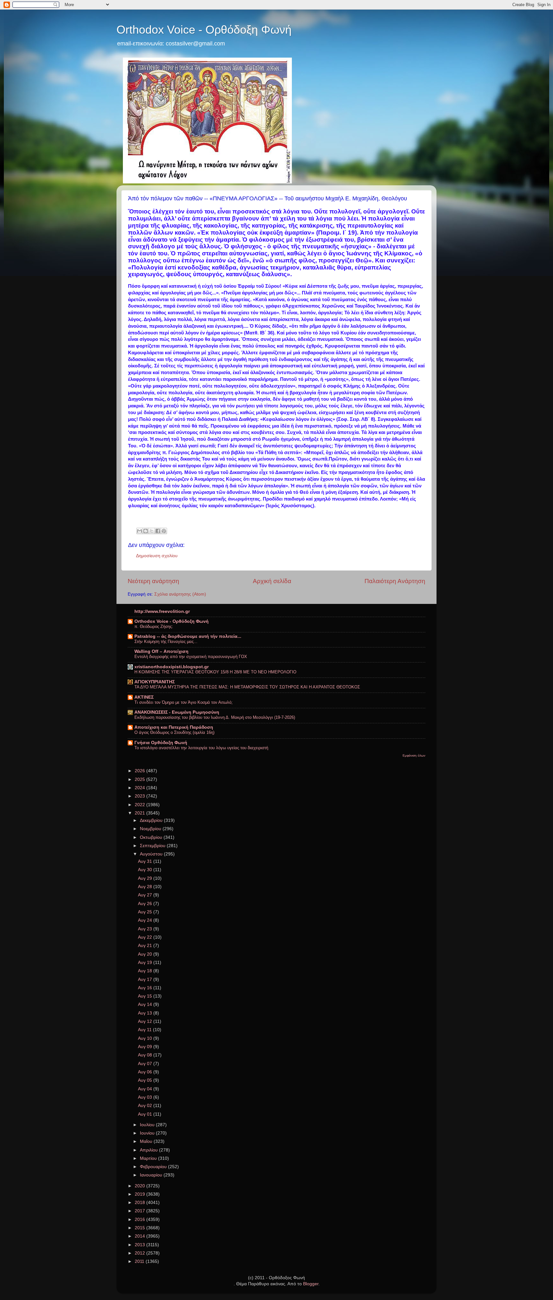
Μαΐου (147, 1141)
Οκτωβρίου (152, 837)
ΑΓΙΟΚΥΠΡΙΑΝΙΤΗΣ (154, 681)
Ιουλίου (148, 1124)
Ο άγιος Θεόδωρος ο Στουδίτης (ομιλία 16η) (174, 732)
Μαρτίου (149, 1158)
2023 (140, 796)
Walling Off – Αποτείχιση (161, 651)
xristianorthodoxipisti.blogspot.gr (171, 666)
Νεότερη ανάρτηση (153, 581)
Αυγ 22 (145, 937)
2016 (140, 1219)
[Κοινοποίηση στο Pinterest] (164, 531)
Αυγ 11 (145, 1029)
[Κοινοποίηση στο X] (151, 531)
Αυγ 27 (145, 895)
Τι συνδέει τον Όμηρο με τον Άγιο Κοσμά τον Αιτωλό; (183, 702)
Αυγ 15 (145, 996)
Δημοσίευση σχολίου (157, 555)
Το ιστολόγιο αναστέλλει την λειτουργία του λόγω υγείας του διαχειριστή (201, 747)
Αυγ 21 (145, 945)
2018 (140, 1202)
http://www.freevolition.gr (162, 611)
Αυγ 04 (145, 1089)
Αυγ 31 (145, 861)
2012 (140, 1253)
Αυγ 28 (145, 886)
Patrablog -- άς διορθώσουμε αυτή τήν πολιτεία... (187, 636)
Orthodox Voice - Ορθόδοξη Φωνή (204, 29)
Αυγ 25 (145, 912)
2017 (140, 1210)
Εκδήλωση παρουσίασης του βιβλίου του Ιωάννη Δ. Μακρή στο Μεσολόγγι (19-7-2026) (214, 717)
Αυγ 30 (145, 869)
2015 (140, 1227)
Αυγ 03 (145, 1097)
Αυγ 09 (145, 1046)
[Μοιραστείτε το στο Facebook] (158, 531)
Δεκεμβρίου (152, 820)
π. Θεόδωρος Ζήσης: (153, 626)
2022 (140, 804)
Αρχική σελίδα (272, 581)
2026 (140, 770)
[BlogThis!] (145, 531)
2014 (140, 1236)
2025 (140, 779)
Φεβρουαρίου (154, 1166)
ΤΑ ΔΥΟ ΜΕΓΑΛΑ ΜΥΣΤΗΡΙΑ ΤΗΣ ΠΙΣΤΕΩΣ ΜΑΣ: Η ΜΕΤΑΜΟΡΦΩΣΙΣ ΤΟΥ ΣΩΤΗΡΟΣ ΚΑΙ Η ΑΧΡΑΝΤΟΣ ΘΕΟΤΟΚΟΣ (247, 687)
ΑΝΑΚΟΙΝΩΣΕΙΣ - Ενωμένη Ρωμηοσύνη (176, 712)
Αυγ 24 (145, 920)
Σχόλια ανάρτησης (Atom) (180, 594)
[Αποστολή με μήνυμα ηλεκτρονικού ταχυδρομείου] (139, 531)
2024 (140, 787)
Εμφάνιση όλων (414, 755)
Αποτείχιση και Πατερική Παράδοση (173, 727)
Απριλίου (149, 1150)
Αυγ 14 (145, 1004)
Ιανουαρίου (152, 1175)
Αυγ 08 (145, 1055)
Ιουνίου (148, 1133)
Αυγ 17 (145, 979)
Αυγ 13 (145, 1013)
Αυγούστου (152, 854)
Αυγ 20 (145, 954)
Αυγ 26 (145, 903)
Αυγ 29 (145, 878)
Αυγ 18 (145, 970)
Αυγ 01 (145, 1114)
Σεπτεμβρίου (153, 845)
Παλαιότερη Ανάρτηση (395, 581)
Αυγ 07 (145, 1063)
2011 (140, 1261)
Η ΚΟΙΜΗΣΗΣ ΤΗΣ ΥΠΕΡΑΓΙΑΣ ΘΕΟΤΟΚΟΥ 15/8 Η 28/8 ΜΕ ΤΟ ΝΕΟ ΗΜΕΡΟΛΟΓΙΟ (215, 672)
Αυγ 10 (145, 1038)
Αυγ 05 (145, 1080)
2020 (140, 1186)
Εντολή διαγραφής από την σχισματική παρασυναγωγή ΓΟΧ (190, 656)
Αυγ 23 (145, 929)
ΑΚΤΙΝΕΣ (144, 697)
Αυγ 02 (145, 1105)
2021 (140, 813)
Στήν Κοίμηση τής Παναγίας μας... (165, 641)
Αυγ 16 (145, 987)
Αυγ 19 (145, 962)
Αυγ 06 (145, 1072)
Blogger (310, 1283)
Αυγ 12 (145, 1021)
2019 (140, 1194)
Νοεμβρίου (151, 828)
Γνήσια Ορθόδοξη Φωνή (160, 742)
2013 (140, 1244)
